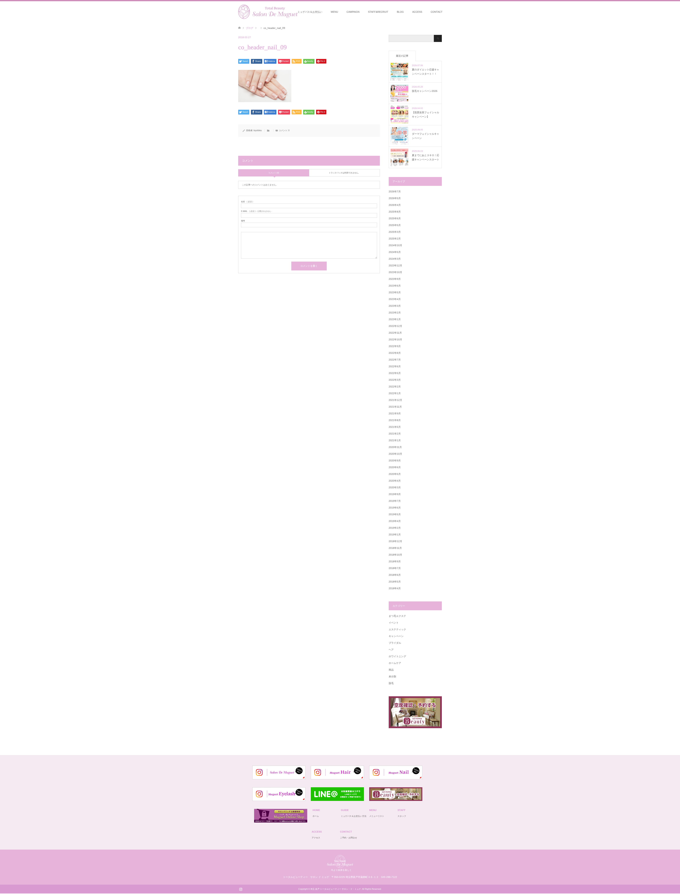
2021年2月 (395, 433)
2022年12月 (395, 326)
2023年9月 (395, 279)
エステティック (397, 629)
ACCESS (417, 11)
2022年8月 (395, 353)
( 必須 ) (247, 202)
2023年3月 (395, 305)
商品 (391, 669)
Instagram (241, 889)
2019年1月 (395, 534)
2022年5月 (395, 373)
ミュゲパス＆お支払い (310, 11)
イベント (394, 622)
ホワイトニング (397, 656)
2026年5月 (395, 198)
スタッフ (402, 816)
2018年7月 (395, 568)
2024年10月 (395, 245)
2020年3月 (395, 487)
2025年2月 (395, 238)
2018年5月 (395, 581)
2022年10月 (395, 339)
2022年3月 (395, 379)
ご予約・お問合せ (348, 837)
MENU (334, 11)
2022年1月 (395, 393)
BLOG (400, 11)
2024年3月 (395, 258)
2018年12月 (395, 541)
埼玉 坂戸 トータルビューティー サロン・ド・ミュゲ (335, 889)
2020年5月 (395, 474)
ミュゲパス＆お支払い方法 (353, 816)
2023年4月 (395, 299)
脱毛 (391, 683)
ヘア (391, 649)
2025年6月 (395, 218)
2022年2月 (395, 386)
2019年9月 (395, 494)
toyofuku (258, 130)
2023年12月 (395, 265)
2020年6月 (395, 467)
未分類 (392, 676)
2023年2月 (395, 312)
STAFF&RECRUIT (378, 11)
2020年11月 (395, 447)
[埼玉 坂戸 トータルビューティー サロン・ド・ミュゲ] (340, 866)
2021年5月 (395, 426)
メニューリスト (376, 816)
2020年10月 (395, 453)
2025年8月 (395, 211)
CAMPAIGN (353, 11)
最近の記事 (402, 55)
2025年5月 (395, 225)
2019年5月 (395, 514)
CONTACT (437, 11)
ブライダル (395, 642)
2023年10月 (395, 272)
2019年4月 (395, 521)
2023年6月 (395, 285)
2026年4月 (395, 205)
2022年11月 (395, 332)
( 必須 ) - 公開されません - (256, 211)
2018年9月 (395, 561)
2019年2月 (395, 527)
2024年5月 (395, 252)
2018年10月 (395, 554)
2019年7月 (395, 500)
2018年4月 (395, 588)
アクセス (316, 837)
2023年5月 (395, 292)
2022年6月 (395, 366)
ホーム (316, 816)
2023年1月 (395, 319)
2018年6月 (395, 574)
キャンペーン (396, 636)
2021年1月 (395, 440)
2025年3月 (395, 231)
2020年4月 (395, 480)
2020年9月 (395, 460)
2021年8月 (395, 420)
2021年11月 (395, 406)
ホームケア (395, 663)
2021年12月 (395, 400)
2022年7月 (395, 359)
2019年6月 (395, 507)
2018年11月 (395, 548)
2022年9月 (395, 346)
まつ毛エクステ (397, 616)
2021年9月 (395, 413)
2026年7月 (395, 191)
